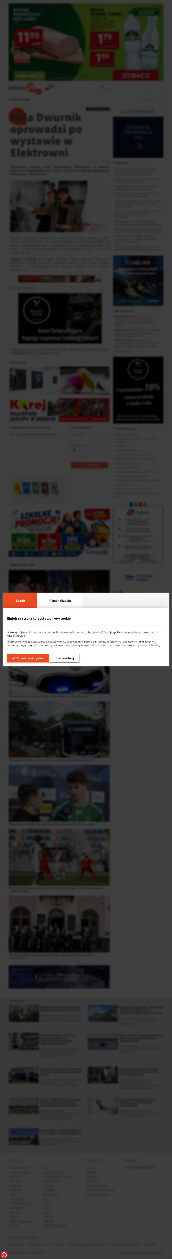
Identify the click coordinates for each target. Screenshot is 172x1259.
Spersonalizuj (65, 658)
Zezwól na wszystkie (30, 658)
